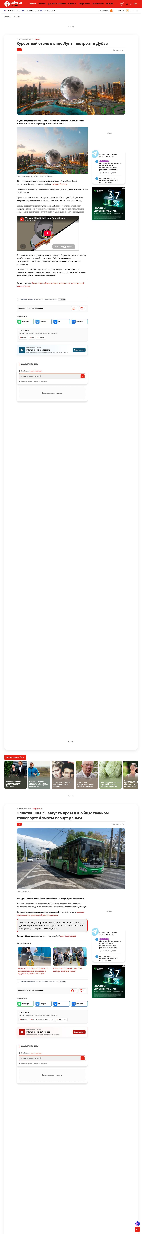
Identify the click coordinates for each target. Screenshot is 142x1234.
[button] (128, 10)
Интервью (72, 4)
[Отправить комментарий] (83, 376)
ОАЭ (32, 338)
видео (37, 39)
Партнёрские (98, 4)
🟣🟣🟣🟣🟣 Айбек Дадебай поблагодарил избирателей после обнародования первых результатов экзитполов (110, 165)
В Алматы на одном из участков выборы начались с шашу (67, 969)
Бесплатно (62, 1020)
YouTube (109, 4)
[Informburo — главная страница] (13, 4)
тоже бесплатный (68, 936)
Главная (7, 17)
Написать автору (118, 50)
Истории (42, 4)
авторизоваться (36, 371)
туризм (41, 338)
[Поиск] (126, 4)
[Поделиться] (137, 1229)
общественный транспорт (42, 1020)
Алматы (24, 1020)
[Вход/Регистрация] (131, 4)
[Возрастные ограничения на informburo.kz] (122, 4)
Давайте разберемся (57, 4)
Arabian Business (60, 184)
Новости (32, 4)
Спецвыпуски (84, 4)
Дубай (23, 338)
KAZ (135, 4)
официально (38, 809)
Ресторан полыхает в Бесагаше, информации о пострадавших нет (108, 180)
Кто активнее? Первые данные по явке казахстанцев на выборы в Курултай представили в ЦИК (33, 971)
